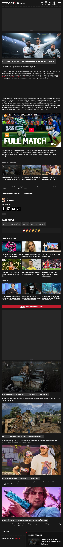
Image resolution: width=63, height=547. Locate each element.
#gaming (4, 213)
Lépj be (22, 307)
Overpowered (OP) (14, 224)
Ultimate (25, 224)
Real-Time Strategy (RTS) (38, 224)
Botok (4, 224)
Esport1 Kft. (18, 538)
